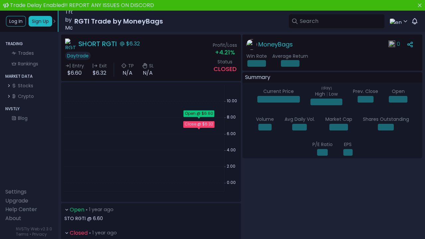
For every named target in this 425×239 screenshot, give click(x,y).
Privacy (39, 234)
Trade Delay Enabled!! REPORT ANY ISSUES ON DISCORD (82, 5)
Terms (22, 234)
